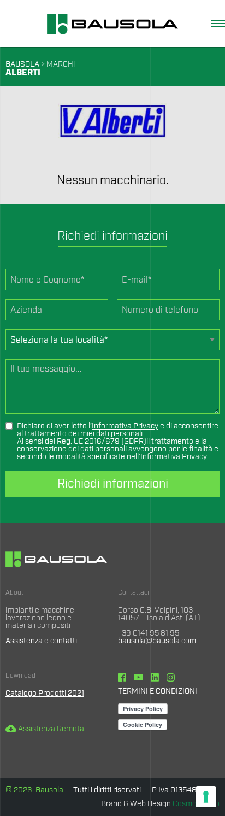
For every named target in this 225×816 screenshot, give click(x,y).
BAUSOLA (22, 64)
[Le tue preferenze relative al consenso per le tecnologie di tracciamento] (206, 796)
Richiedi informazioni (112, 484)
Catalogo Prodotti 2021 (44, 693)
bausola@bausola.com (157, 641)
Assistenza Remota (44, 729)
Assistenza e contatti (41, 641)
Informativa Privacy (125, 426)
